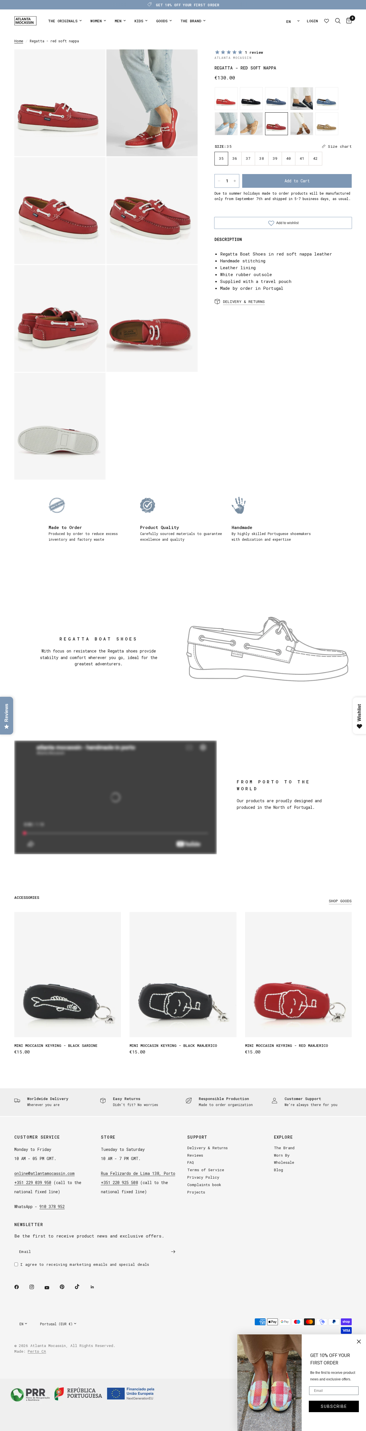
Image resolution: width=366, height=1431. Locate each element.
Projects (196, 1192)
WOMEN (96, 20)
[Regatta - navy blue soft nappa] (302, 98)
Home (18, 41)
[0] (347, 20)
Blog (278, 1169)
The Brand (284, 1147)
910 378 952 (52, 1206)
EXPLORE (283, 1137)
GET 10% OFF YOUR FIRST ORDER (187, 5)
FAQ (190, 1162)
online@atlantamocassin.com (44, 1173)
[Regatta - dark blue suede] (251, 98)
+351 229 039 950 (32, 1182)
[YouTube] (51, 1288)
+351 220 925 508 (119, 1182)
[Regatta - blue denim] (276, 98)
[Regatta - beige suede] (327, 124)
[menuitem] (65, 21)
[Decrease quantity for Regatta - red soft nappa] (219, 180)
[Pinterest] (66, 1287)
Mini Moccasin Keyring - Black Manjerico (173, 1045)
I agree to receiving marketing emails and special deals (84, 1264)
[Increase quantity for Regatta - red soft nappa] (234, 180)
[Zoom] (93, 61)
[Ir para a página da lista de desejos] (326, 20)
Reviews (195, 1155)
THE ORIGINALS (62, 20)
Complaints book (204, 1184)
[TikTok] (81, 1286)
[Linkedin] (96, 1287)
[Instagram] (35, 1287)
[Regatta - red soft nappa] (276, 124)
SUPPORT (197, 1137)
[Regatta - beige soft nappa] (251, 124)
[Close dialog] (359, 1341)
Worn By (282, 1155)
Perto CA (37, 1351)
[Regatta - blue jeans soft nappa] (327, 98)
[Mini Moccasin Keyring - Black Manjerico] (183, 974)
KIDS (138, 20)
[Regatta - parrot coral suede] (226, 98)
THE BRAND (190, 20)
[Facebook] (20, 1287)
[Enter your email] (173, 1252)
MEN (118, 20)
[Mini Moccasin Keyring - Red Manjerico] (298, 974)
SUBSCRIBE (334, 1406)
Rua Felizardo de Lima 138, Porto (138, 1173)
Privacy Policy (203, 1177)
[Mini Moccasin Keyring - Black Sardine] (67, 974)
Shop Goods (340, 901)
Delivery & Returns (207, 1147)
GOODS (162, 20)
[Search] (337, 20)
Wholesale (284, 1162)
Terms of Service (205, 1169)
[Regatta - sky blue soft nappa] (226, 124)
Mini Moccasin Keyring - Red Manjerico (286, 1045)
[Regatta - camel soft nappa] (302, 124)
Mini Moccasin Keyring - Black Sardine (56, 1045)
